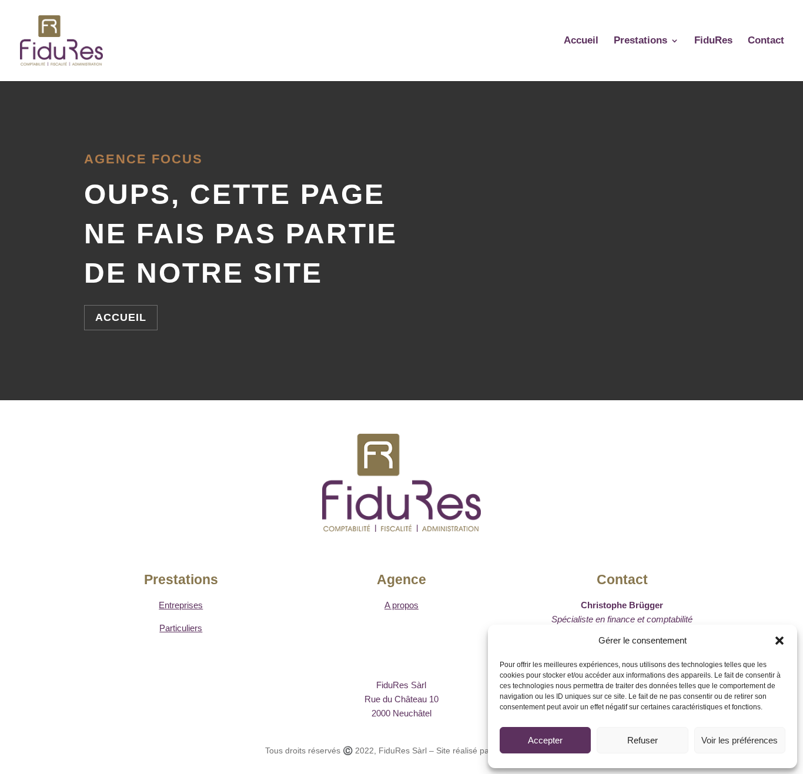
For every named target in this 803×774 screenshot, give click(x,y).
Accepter (545, 740)
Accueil (581, 41)
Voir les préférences (739, 740)
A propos (401, 605)
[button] (779, 640)
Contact (766, 41)
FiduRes (713, 41)
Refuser (642, 740)
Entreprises (181, 605)
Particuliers (180, 628)
